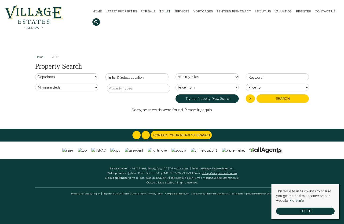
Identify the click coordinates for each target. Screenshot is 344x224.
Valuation (283, 11)
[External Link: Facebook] (137, 135)
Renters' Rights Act (233, 11)
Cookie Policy (139, 194)
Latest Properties (121, 11)
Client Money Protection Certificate (209, 194)
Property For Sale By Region (85, 194)
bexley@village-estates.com (217, 168)
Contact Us (325, 11)
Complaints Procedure (177, 194)
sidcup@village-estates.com (219, 173)
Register (303, 11)
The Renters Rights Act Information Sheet (251, 194)
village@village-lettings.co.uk (221, 177)
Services (181, 11)
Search (283, 99)
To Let (165, 11)
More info (296, 200)
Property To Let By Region (116, 194)
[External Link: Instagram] (146, 135)
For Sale (148, 11)
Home (97, 11)
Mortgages (203, 11)
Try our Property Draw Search (207, 99)
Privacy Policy (155, 194)
